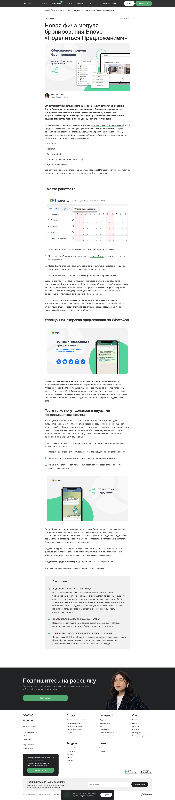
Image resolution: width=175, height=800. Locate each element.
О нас (90, 3)
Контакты (135, 729)
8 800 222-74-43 (29, 726)
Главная (47, 10)
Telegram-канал (72, 764)
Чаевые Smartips (105, 729)
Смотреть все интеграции (108, 736)
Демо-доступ (144, 3)
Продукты (43, 3)
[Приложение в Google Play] (130, 772)
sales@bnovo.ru (28, 748)
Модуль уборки (104, 720)
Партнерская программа (140, 736)
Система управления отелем (76, 720)
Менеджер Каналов (73, 723)
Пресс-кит (135, 726)
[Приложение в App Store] (145, 772)
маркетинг (61, 10)
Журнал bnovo (71, 751)
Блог (53, 10)
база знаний (27, 739)
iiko (100, 726)
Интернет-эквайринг (106, 733)
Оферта (102, 751)
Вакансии (135, 723)
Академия (70, 754)
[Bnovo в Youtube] (32, 720)
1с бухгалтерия (104, 723)
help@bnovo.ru (28, 736)
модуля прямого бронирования (107, 125)
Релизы (69, 733)
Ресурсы (79, 3)
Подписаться (45, 698)
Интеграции (56, 3)
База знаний (71, 748)
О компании (136, 720)
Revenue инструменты (74, 729)
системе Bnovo (97, 256)
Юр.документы (137, 733)
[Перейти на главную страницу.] (26, 3)
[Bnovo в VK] (28, 720)
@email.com (94, 784)
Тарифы (102, 748)
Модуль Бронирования (74, 726)
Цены (69, 3)
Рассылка (70, 761)
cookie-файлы (86, 794)
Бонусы (69, 757)
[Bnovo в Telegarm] (24, 720)
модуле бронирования (61, 452)
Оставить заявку (40, 770)
